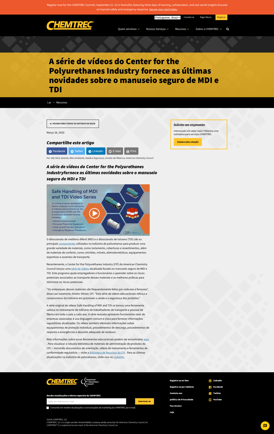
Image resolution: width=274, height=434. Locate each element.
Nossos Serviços (156, 29)
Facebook (218, 387)
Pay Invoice (176, 406)
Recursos (180, 29)
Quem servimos (127, 29)
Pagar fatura (205, 17)
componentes (67, 244)
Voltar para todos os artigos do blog (73, 123)
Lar (49, 103)
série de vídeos (80, 269)
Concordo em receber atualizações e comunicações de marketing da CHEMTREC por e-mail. (93, 407)
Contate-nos (176, 393)
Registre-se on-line (179, 380)
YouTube (217, 399)
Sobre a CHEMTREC (207, 29)
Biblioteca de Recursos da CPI (107, 353)
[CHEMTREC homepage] (70, 29)
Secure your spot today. (163, 9)
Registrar (221, 17)
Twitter (217, 393)
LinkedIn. (119, 357)
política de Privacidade (181, 399)
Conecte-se (189, 17)
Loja (172, 412)
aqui (146, 339)
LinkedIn (217, 380)
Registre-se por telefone (182, 387)
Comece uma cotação (188, 142)
